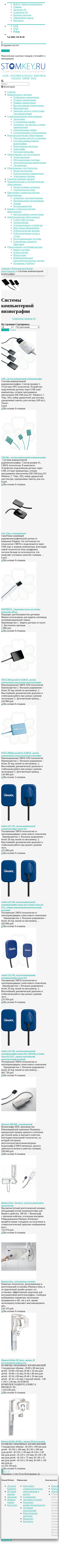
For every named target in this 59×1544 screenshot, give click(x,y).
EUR (15, 26)
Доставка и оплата (32, 1499)
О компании (29, 1497)
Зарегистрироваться (32, 4)
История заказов (11, 1492)
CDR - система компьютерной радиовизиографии (21, 379)
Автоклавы (19, 119)
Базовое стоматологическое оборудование (21, 210)
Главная (17, 7)
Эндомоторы (20, 165)
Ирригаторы (19, 255)
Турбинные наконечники (26, 97)
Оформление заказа (23, 17)
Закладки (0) (19, 9)
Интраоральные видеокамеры (28, 200)
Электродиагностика (24, 190)
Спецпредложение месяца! (21, 179)
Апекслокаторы (21, 157)
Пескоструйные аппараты (26, 187)
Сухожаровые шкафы (24, 122)
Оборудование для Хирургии (22, 168)
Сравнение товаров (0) (24, 318)
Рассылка (12, 1505)
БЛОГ (33, 78)
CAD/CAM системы (23, 219)
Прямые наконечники (24, 102)
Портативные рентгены (25, 146)
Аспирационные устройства (28, 225)
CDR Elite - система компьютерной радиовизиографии (23, 457)
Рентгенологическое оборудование (25, 135)
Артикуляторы (20, 222)
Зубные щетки (20, 252)
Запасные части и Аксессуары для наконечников (28, 112)
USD (15, 29)
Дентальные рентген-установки (29, 138)
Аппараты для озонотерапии (28, 198)
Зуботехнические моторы (26, 230)
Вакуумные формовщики (26, 228)
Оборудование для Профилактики (25, 247)
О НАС (5, 75)
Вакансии (28, 1518)
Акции (54, 1491)
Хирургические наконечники (28, 173)
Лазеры (17, 203)
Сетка (13, 330)
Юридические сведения (30, 1514)
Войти (16, 4)
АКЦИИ (26, 78)
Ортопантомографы (23, 151)
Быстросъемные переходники (28, 105)
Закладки (12, 1497)
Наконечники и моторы (19, 94)
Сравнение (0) (20, 12)
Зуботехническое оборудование (23, 217)
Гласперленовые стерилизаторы (29, 132)
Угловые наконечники (24, 100)
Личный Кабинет (11, 1487)
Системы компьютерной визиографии (26, 142)
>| (9, 1471)
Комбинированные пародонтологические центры (28, 259)
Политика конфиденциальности (34, 1503)
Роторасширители (22, 206)
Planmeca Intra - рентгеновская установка (18, 1281)
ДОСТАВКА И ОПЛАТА (21, 75)
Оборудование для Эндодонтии (23, 154)
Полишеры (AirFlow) (24, 263)
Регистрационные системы (27, 239)
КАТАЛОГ (16, 78)
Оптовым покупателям (29, 1509)
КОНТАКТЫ (40, 75)
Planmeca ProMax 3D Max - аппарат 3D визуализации (23, 1441)
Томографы (19, 149)
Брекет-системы (21, 249)
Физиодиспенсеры (23, 171)
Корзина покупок (22, 15)
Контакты (18, 20)
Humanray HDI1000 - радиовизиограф (16, 1124)
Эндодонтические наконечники (29, 162)
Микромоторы (20, 108)
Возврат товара (11, 1501)
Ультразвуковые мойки (25, 130)
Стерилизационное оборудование (24, 116)
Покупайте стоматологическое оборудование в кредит (33, 1490)
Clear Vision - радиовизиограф (13, 533)
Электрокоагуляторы (24, 176)
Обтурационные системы (26, 160)
